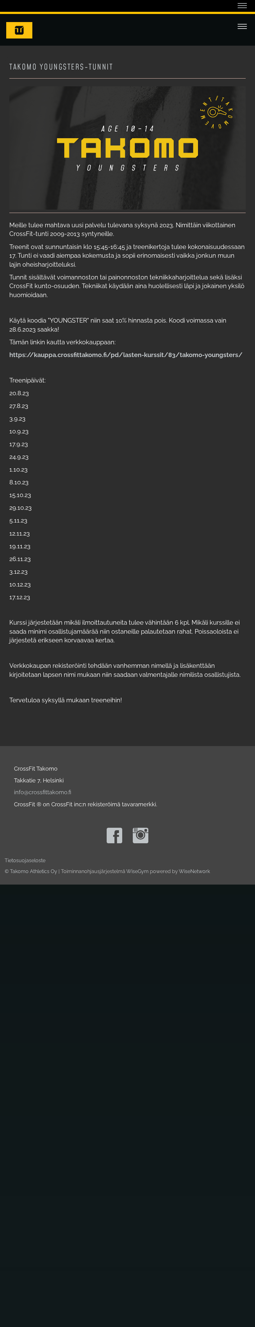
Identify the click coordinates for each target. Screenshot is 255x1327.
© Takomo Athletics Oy (31, 871)
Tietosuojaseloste (25, 860)
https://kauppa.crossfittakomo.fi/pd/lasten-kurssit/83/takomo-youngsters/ (126, 355)
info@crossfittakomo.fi (42, 792)
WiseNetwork (194, 871)
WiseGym (137, 871)
